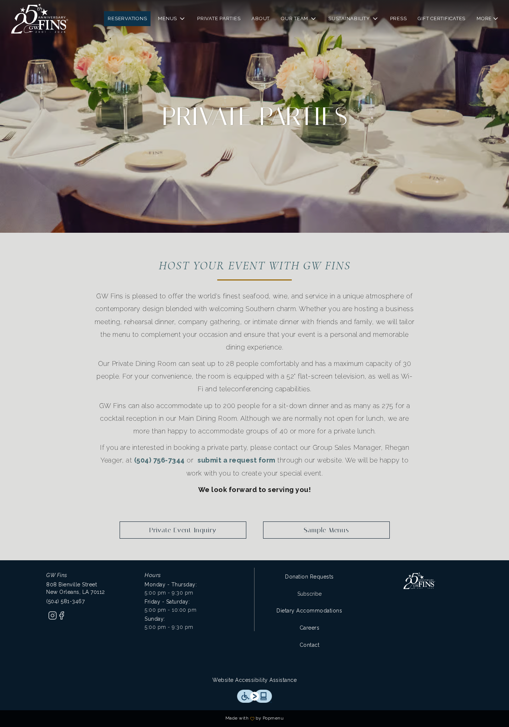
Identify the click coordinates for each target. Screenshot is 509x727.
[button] (172, 18)
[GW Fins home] (39, 18)
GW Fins (419, 580)
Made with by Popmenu (145, 718)
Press (398, 18)
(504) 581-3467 (65, 601)
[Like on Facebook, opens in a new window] (61, 618)
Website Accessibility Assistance (254, 680)
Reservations (127, 18)
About (261, 18)
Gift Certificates (441, 18)
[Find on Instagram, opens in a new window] (52, 618)
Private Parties (218, 18)
